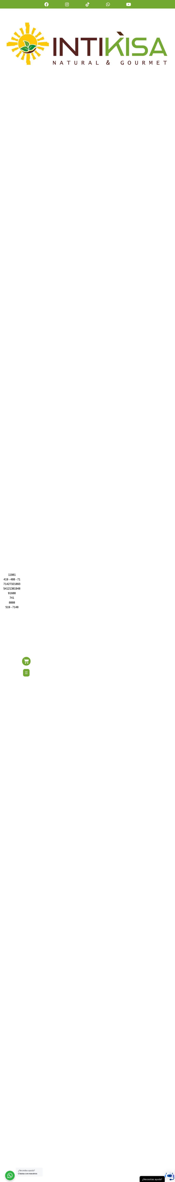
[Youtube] (128, 4)
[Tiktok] (87, 4)
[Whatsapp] (108, 4)
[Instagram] (67, 4)
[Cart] (26, 661)
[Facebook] (46, 4)
